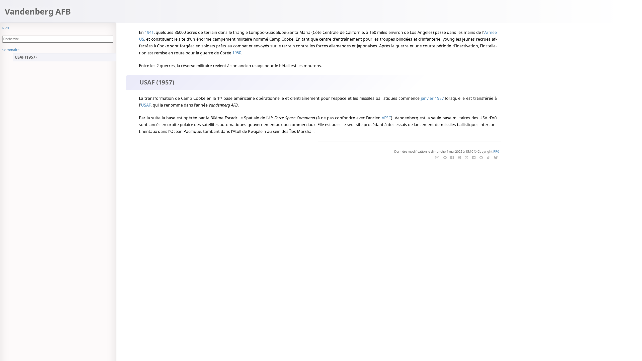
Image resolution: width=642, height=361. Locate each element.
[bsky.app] (495, 157)
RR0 (5, 28)
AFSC (386, 118)
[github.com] (481, 157)
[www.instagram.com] (459, 157)
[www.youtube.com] (473, 157)
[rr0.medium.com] (445, 157)
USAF (146, 105)
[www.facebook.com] (452, 157)
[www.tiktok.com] (488, 157)
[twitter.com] (466, 157)
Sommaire (11, 49)
